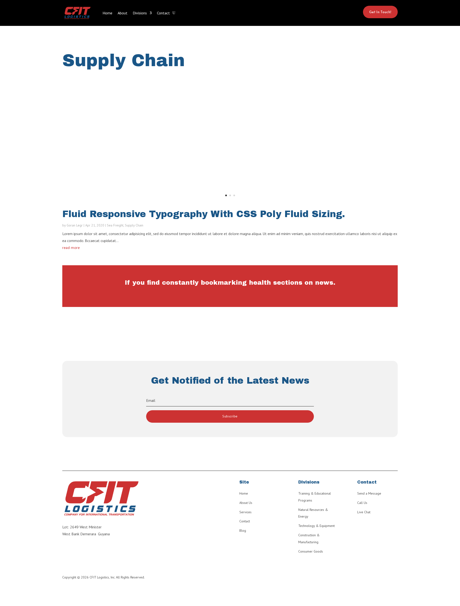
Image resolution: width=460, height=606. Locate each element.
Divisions (140, 13)
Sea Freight (115, 225)
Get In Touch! (380, 12)
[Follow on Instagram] (64, 550)
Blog (242, 530)
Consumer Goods (310, 551)
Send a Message (369, 493)
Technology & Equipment (316, 526)
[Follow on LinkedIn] (74, 550)
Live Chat (363, 512)
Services (245, 512)
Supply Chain (134, 225)
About (122, 13)
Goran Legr (75, 225)
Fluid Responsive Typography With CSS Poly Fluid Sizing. (203, 214)
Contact (163, 13)
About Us (245, 503)
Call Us (362, 503)
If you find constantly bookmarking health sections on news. (230, 282)
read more (71, 247)
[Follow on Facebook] (83, 550)
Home (107, 13)
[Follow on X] (93, 550)
